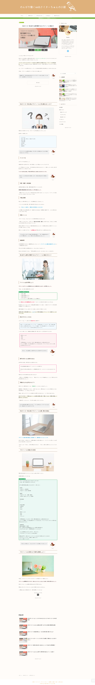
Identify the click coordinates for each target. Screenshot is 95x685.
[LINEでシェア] (38, 50)
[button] (44, 50)
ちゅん (68, 37)
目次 (37, 82)
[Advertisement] (38, 94)
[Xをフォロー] (38, 595)
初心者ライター (22, 22)
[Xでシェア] (31, 50)
